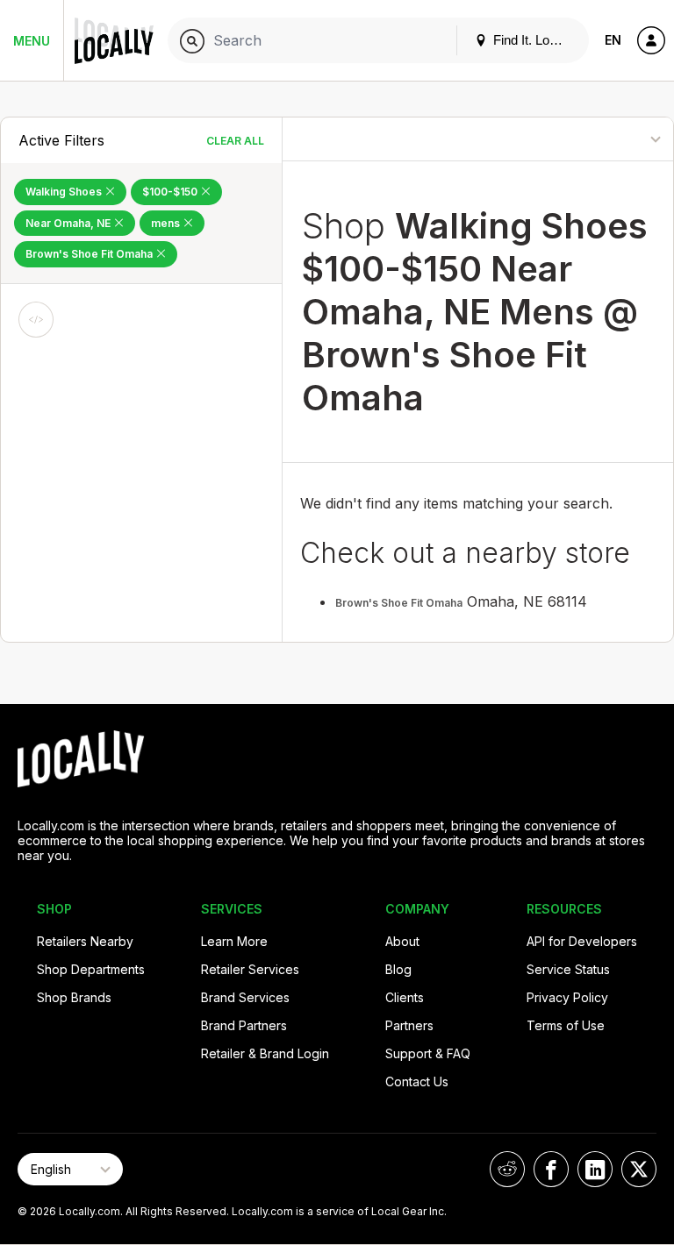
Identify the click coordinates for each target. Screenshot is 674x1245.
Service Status (568, 969)
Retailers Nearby (85, 941)
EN (613, 39)
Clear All (235, 140)
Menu (31, 40)
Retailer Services (250, 969)
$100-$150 (171, 191)
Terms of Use (566, 1025)
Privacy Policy (567, 997)
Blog (398, 969)
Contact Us (416, 1081)
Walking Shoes (64, 191)
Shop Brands (74, 997)
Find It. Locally (533, 39)
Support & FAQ (427, 1053)
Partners (409, 1025)
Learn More (234, 941)
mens (167, 223)
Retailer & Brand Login (265, 1053)
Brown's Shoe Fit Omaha (90, 253)
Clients (404, 997)
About (402, 941)
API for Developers (582, 941)
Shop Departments (91, 969)
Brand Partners (244, 1025)
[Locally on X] (638, 1169)
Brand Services (245, 997)
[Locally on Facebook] (551, 1169)
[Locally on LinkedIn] (595, 1169)
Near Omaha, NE (69, 223)
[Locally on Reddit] (507, 1169)
